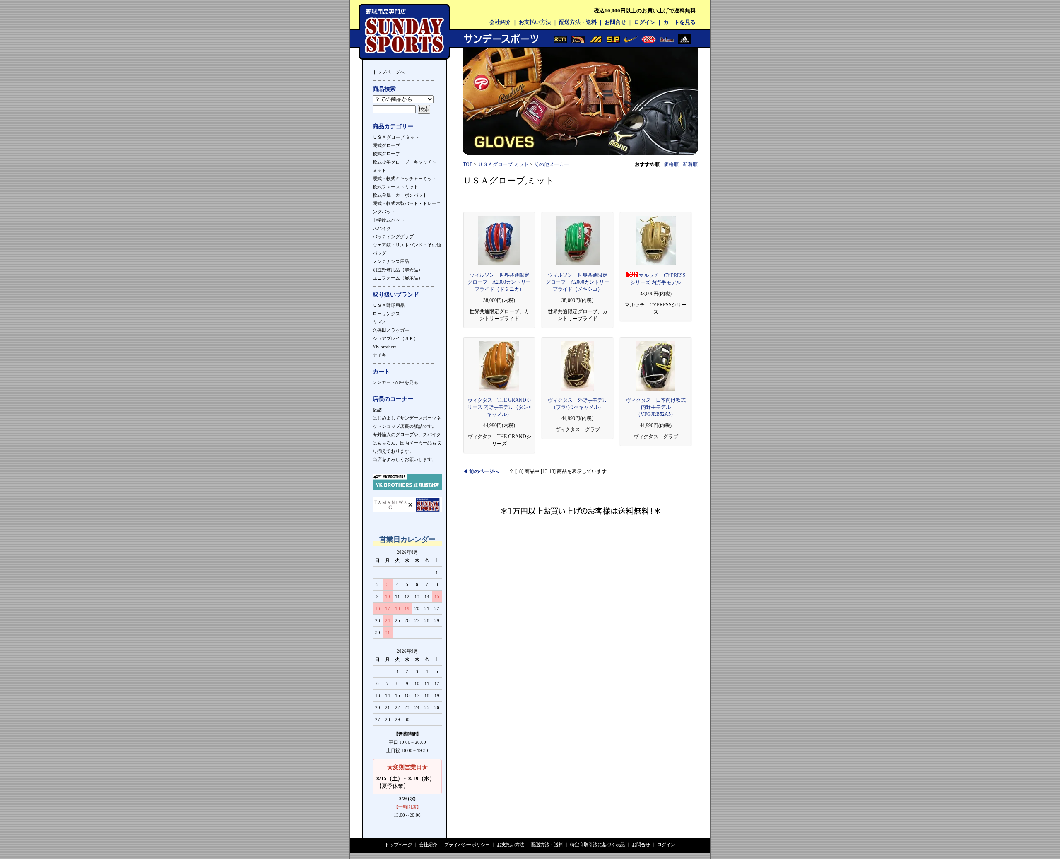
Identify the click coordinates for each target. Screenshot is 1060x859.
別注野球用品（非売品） (398, 269)
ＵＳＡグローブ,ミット (396, 137)
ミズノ (379, 321)
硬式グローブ (386, 145)
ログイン (644, 22)
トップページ (398, 844)
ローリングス (386, 313)
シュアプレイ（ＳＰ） (395, 338)
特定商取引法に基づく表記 (597, 844)
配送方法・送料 (578, 22)
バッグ (379, 253)
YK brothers (384, 346)
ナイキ (379, 354)
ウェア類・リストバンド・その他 (407, 244)
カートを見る (679, 22)
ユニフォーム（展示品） (398, 277)
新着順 (690, 164)
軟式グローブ (386, 153)
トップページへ (389, 72)
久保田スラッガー (391, 330)
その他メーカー (551, 164)
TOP (467, 164)
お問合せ (615, 22)
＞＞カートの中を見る (395, 382)
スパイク (382, 228)
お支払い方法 (535, 22)
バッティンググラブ (393, 236)
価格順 (671, 164)
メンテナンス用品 (391, 261)
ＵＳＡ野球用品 (389, 305)
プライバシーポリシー (467, 844)
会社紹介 (500, 22)
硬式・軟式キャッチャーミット (404, 178)
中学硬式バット (389, 219)
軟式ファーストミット (395, 186)
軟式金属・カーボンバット (400, 195)
